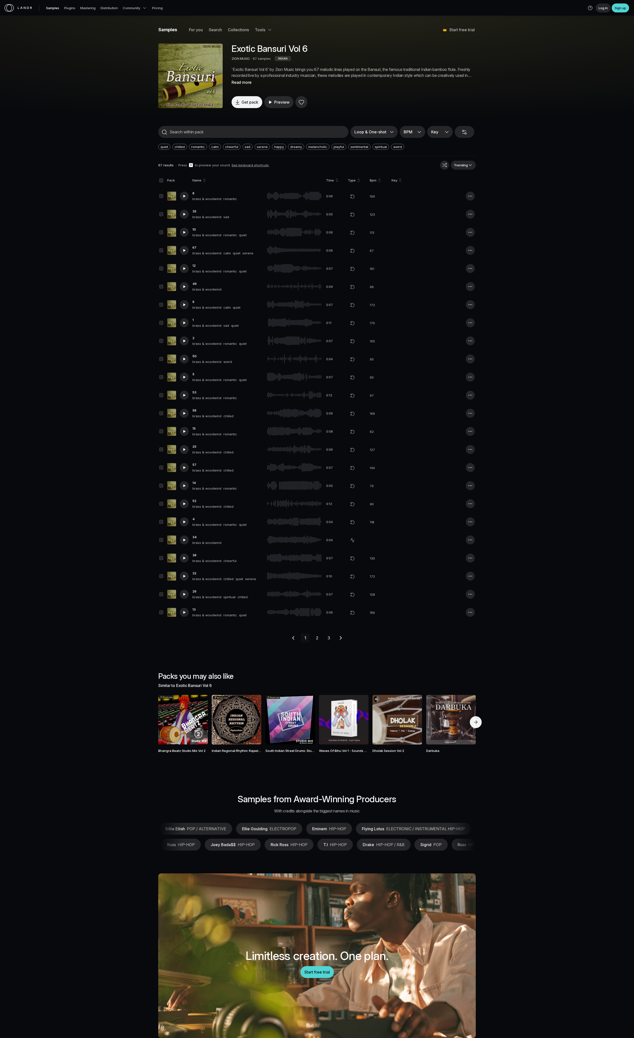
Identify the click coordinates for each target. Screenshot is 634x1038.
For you (196, 29)
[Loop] (352, 196)
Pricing (157, 8)
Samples (52, 8)
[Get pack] (197, 719)
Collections (238, 29)
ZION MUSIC (241, 58)
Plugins (69, 8)
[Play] (190, 76)
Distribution (109, 8)
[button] (590, 7)
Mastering (88, 8)
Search (215, 29)
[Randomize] (444, 165)
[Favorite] (301, 102)
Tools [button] (260, 29)
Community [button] (131, 8)
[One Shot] (352, 540)
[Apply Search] (164, 132)
